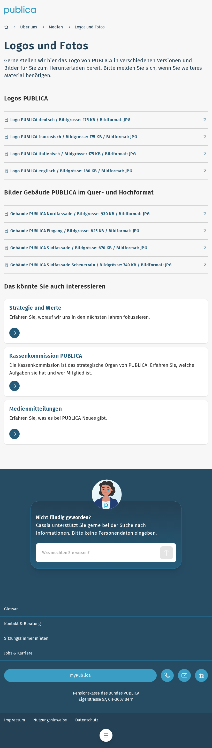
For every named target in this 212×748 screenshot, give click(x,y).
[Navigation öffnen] (106, 735)
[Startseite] (6, 27)
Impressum (14, 720)
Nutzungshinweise (50, 720)
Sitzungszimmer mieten (26, 638)
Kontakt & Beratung (22, 623)
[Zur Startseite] (20, 10)
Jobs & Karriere (18, 653)
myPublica (80, 675)
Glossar (11, 608)
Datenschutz (86, 720)
